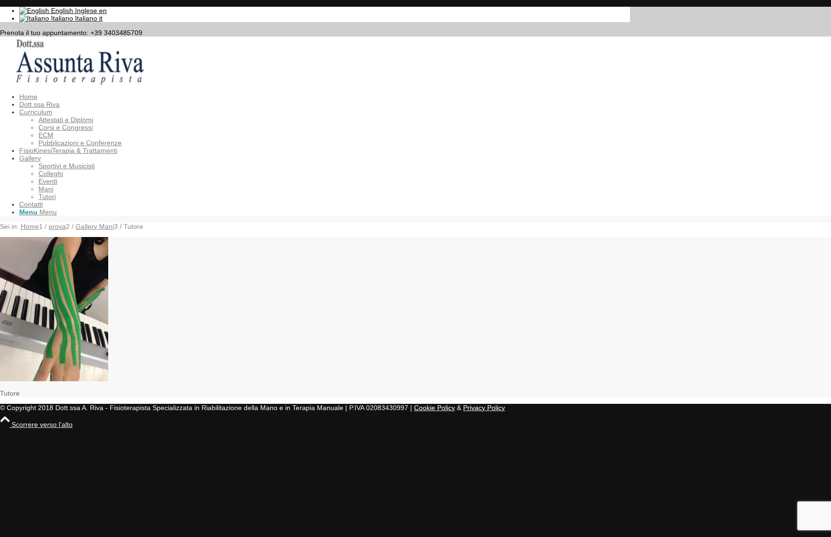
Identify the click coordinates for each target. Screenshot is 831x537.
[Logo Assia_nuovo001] (72, 82)
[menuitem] (324, 96)
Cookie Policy (434, 408)
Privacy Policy (484, 408)
